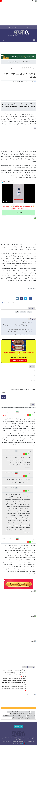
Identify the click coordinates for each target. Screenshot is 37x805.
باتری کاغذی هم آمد (25, 322)
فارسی (35, 27)
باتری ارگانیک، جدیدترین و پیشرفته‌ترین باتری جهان (19, 332)
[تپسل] (2, 55)
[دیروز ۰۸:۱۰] (31, 680)
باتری (17, 312)
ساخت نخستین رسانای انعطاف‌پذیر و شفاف (21, 334)
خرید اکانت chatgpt (7, 716)
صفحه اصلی (31, 62)
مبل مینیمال (32, 714)
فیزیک (29, 312)
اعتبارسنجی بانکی (31, 716)
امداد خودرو (32, 718)
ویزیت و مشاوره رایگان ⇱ (18, 360)
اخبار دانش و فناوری (22, 62)
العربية (31, 27)
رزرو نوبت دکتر (16, 718)
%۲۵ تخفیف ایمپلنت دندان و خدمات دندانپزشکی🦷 (18, 353)
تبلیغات (12, 27)
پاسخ (4, 415)
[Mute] (6, 201)
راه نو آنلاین (27, 712)
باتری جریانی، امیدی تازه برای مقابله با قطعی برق (19, 329)
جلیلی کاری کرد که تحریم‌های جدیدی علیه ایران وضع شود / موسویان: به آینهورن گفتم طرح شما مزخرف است (13, 688)
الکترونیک (23, 312)
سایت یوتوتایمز (17, 716)
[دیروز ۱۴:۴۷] (31, 672)
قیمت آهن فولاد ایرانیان (15, 714)
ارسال (3, 397)
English (28, 27)
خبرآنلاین (18, 33)
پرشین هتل (25, 714)
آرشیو (9, 27)
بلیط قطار (23, 716)
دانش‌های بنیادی (11, 62)
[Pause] (4, 201)
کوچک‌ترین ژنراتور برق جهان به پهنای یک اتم (19, 75)
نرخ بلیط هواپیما (24, 718)
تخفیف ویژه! (18, 212)
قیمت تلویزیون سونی (12, 712)
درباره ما (15, 27)
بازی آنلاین (21, 712)
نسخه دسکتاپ (18, 726)
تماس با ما (18, 27)
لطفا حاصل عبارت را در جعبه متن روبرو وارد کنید (23, 389)
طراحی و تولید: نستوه (17, 743)
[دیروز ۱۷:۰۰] (31, 689)
